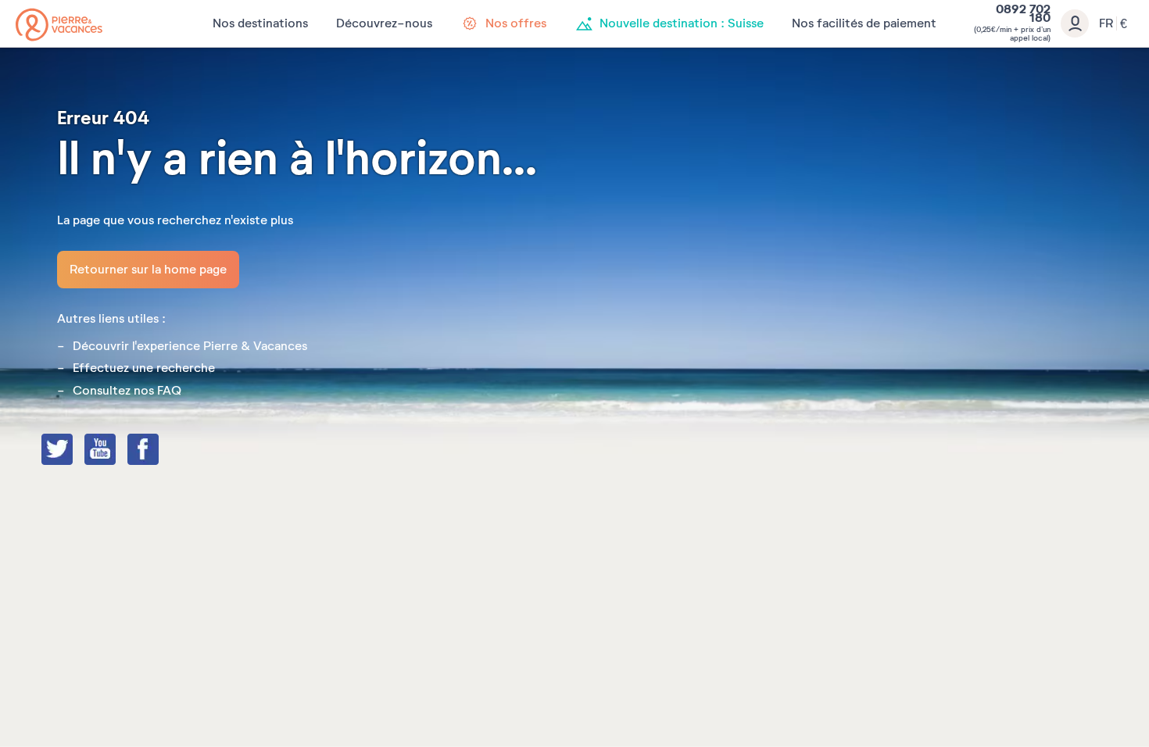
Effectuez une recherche (144, 368)
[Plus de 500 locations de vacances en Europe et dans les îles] (59, 24)
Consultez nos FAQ (127, 391)
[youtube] (115, 451)
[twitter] (72, 451)
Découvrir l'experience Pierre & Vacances (190, 346)
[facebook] (158, 451)
